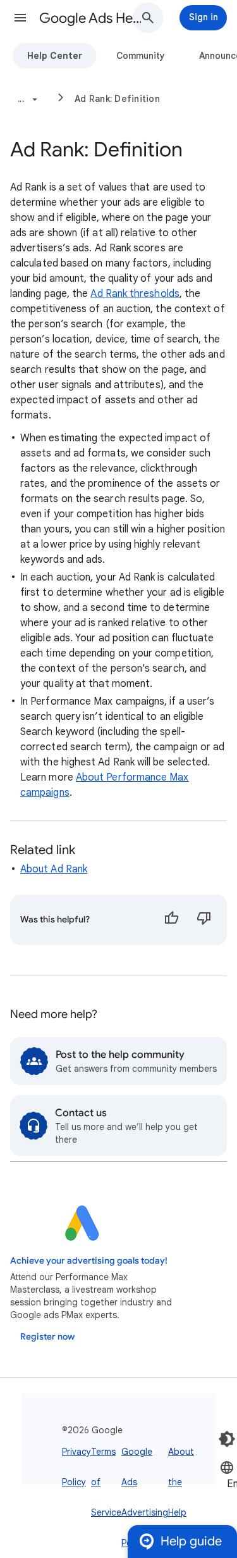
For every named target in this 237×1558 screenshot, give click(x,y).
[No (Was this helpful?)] (204, 920)
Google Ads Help (90, 18)
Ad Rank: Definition (117, 98)
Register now (47, 1336)
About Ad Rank (53, 869)
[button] (20, 18)
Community (140, 55)
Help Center (54, 55)
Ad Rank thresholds (134, 293)
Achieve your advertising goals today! (88, 1260)
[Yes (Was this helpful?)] (171, 920)
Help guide (191, 1541)
